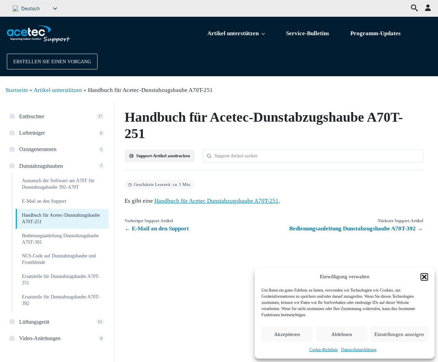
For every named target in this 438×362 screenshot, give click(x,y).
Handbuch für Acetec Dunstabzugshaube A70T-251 (216, 201)
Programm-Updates (375, 33)
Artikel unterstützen (233, 33)
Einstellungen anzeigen (399, 334)
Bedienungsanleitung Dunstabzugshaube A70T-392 (60, 239)
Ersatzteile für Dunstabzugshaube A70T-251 (61, 279)
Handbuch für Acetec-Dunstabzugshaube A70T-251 (61, 218)
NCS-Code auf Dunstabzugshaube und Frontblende (59, 259)
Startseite (16, 90)
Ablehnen (341, 334)
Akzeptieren (287, 334)
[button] (424, 276)
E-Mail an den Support (44, 201)
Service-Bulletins (307, 33)
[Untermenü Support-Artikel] (264, 33)
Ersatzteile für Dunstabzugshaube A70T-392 (61, 300)
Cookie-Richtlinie (323, 349)
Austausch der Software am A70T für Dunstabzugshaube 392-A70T (58, 184)
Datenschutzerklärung (358, 349)
